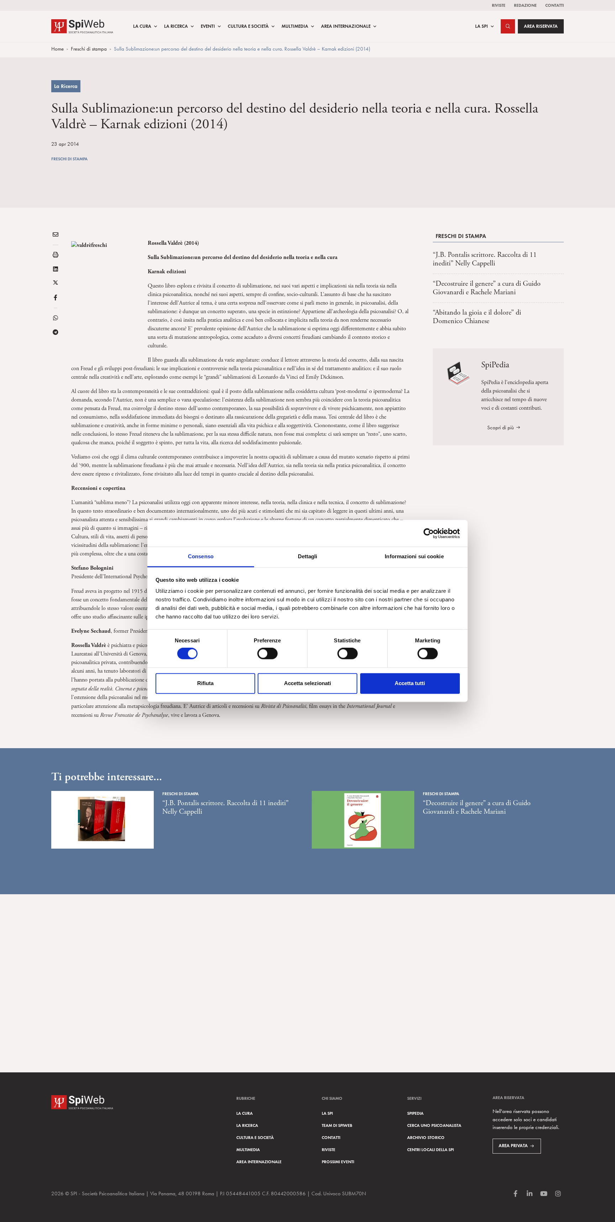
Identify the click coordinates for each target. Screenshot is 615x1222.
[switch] (267, 653)
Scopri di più (500, 427)
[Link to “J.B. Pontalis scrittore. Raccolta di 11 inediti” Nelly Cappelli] (102, 820)
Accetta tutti (410, 683)
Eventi (208, 26)
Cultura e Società (248, 26)
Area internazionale (259, 1161)
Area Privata (513, 1146)
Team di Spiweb (337, 1125)
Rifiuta (205, 683)
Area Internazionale (345, 26)
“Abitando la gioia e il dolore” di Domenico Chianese (477, 317)
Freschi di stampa (89, 49)
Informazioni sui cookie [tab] (414, 556)
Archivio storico (426, 1137)
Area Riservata (541, 26)
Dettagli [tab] (307, 556)
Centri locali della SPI (430, 1149)
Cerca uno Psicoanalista (434, 1125)
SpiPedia (415, 1113)
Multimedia (295, 26)
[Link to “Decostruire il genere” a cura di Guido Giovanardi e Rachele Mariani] (363, 820)
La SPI (481, 26)
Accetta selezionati (307, 683)
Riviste (498, 5)
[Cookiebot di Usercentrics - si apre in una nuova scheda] (429, 533)
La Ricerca (176, 26)
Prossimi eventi (338, 1161)
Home (57, 49)
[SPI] (82, 25)
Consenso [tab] (201, 556)
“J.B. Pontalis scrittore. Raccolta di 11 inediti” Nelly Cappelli (485, 259)
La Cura (142, 26)
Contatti (554, 5)
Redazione (525, 5)
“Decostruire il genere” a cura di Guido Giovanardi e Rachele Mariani (487, 288)
